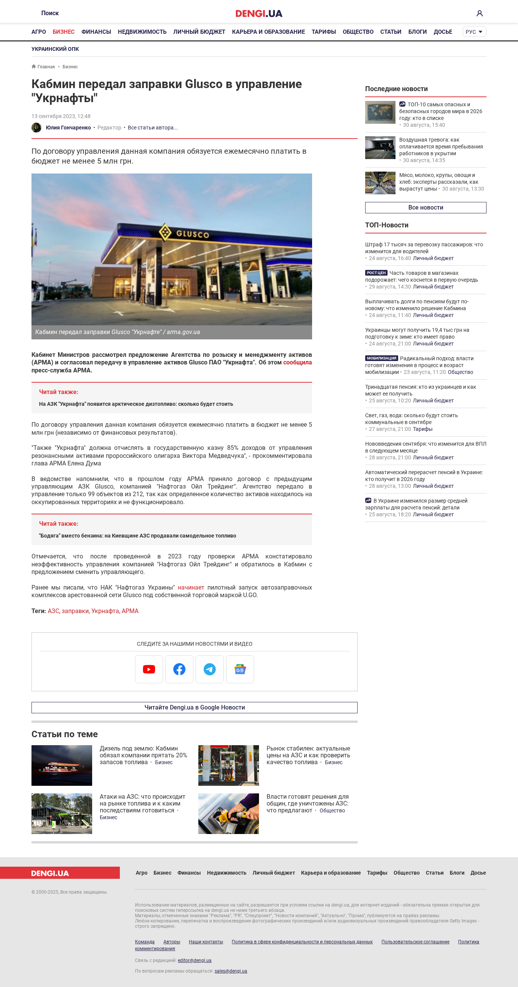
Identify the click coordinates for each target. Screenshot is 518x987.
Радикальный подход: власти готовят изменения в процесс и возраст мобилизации (419, 365)
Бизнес (64, 31)
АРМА (130, 611)
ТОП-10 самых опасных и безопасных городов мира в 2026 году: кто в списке (440, 111)
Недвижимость (142, 31)
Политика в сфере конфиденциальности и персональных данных (302, 941)
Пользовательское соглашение (415, 941)
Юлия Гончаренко (68, 128)
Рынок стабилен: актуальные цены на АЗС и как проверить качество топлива (308, 755)
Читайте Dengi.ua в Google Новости (194, 707)
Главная (46, 66)
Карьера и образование (268, 31)
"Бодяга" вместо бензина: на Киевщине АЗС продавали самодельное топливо (137, 536)
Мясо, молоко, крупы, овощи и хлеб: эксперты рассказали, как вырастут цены (439, 182)
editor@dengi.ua (195, 960)
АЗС (53, 611)
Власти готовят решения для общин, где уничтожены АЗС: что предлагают (308, 803)
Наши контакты (206, 941)
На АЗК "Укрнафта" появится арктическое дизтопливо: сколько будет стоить (136, 404)
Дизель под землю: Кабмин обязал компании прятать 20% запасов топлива (143, 755)
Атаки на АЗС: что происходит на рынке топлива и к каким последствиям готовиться (142, 803)
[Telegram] (210, 669)
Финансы (96, 31)
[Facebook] (179, 669)
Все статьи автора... (153, 128)
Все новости (425, 207)
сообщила (297, 362)
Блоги (417, 31)
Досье (443, 31)
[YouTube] (149, 669)
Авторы (171, 941)
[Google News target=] (240, 669)
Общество (358, 31)
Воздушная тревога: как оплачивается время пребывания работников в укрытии (441, 146)
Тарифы (324, 31)
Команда (145, 941)
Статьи (391, 31)
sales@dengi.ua (231, 971)
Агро (38, 31)
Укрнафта (105, 611)
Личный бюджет (199, 31)
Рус (471, 32)
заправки (75, 611)
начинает (191, 587)
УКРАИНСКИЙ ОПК (55, 49)
